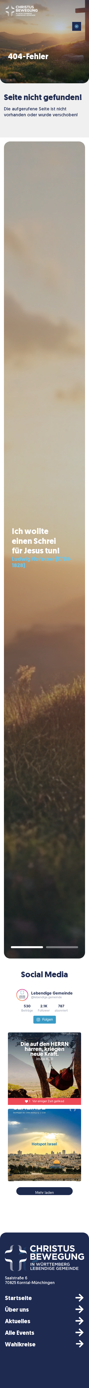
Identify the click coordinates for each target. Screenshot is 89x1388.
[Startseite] (79, 1297)
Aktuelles (17, 1322)
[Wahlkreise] (79, 1343)
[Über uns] (79, 1309)
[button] (76, 26)
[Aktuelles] (79, 1320)
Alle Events (19, 1333)
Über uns (17, 1310)
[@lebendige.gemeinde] (22, 995)
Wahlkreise (20, 1345)
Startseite (18, 1299)
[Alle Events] (79, 1332)
